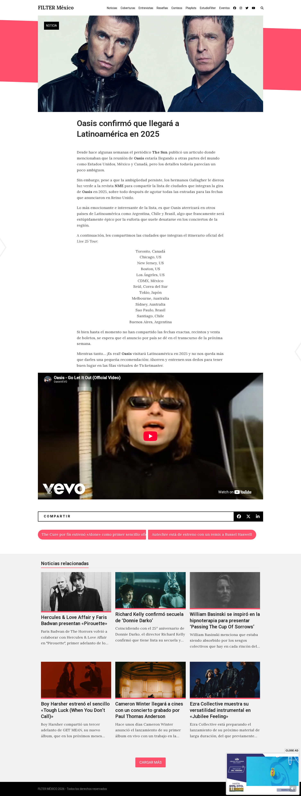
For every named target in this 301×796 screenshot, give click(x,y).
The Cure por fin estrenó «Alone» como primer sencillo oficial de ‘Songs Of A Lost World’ (94, 534)
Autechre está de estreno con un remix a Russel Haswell (202, 534)
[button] (263, 8)
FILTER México (56, 8)
